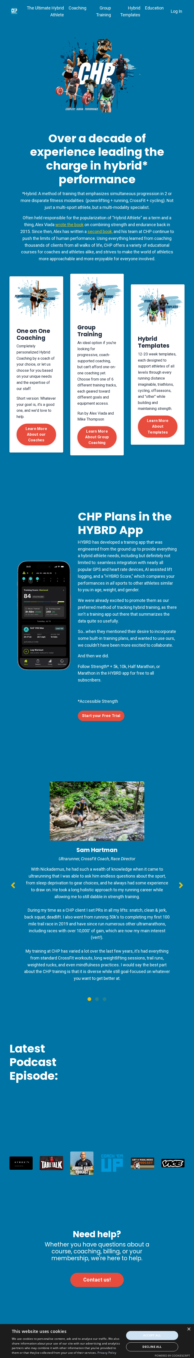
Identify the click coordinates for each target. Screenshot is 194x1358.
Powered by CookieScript (172, 1355)
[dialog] (97, 1341)
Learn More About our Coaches (36, 434)
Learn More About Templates (158, 426)
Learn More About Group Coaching (97, 437)
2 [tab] (97, 999)
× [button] (188, 1329)
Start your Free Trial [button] (101, 715)
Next (181, 885)
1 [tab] (89, 999)
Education (154, 7)
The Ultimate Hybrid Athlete (45, 11)
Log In (176, 11)
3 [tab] (104, 999)
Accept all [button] (152, 1335)
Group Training (103, 11)
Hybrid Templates (130, 11)
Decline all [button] (152, 1347)
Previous (13, 885)
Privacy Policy (106, 1353)
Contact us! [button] (97, 1280)
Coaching (77, 7)
